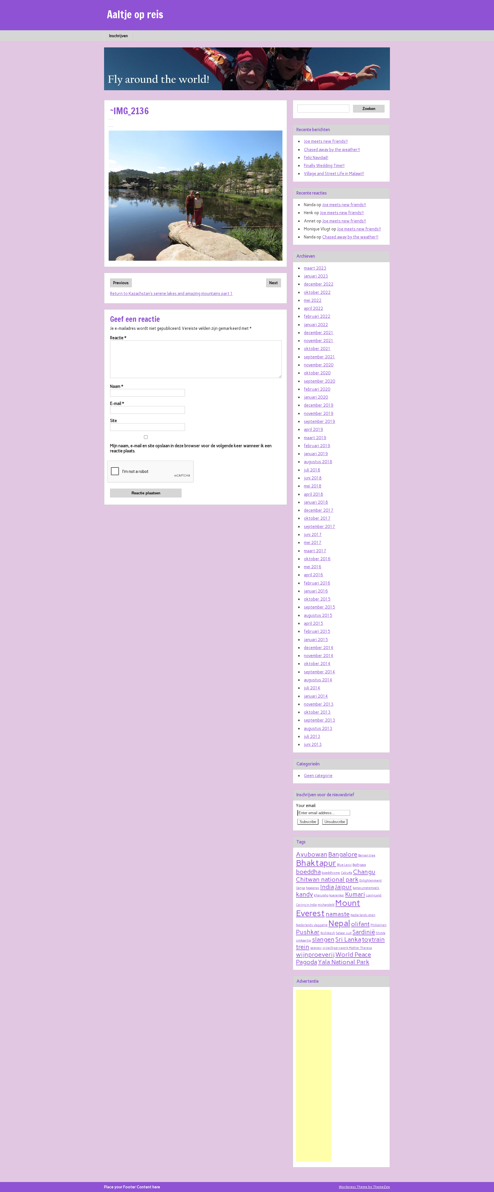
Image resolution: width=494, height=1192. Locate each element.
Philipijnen (378, 925)
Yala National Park (343, 962)
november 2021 (318, 340)
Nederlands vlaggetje (312, 925)
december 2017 (318, 510)
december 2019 (318, 405)
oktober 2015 (317, 599)
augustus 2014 (318, 680)
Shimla (380, 933)
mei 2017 (312, 542)
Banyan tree (366, 855)
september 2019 (319, 421)
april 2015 (313, 623)
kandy (304, 894)
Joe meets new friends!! (326, 141)
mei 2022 (312, 300)
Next (273, 283)
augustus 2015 (318, 615)
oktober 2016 (317, 558)
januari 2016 (316, 591)
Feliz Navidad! (316, 157)
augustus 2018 (318, 461)
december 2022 (318, 284)
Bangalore (342, 854)
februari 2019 (317, 445)
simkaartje (303, 940)
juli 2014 (312, 688)
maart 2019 (315, 437)
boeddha (308, 871)
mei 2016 (312, 566)
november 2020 (318, 365)
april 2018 (313, 494)
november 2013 (318, 704)
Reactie (118, 337)
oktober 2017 (317, 518)
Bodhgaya (359, 865)
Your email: (306, 805)
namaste (338, 914)
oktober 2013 (317, 712)
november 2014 (318, 655)
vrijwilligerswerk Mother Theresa (347, 948)
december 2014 (318, 647)
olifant (360, 924)
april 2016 (313, 574)
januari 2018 (316, 502)
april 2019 (313, 429)
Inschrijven (118, 36)
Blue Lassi (344, 865)
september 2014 (319, 672)
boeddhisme (331, 873)
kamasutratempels (366, 888)
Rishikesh (327, 933)
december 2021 (318, 332)
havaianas (312, 888)
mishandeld (326, 905)
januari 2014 (316, 696)
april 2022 (313, 308)
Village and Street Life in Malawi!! (334, 173)
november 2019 (318, 413)
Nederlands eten (362, 915)
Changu (364, 871)
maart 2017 (315, 550)
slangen (323, 939)
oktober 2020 (317, 373)
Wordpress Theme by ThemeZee (364, 1187)
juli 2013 (312, 736)
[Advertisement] (313, 1075)
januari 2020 (316, 397)
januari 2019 (316, 453)
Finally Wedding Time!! (324, 165)
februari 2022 (317, 316)
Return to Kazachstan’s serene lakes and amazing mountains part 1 (171, 293)
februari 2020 (317, 389)
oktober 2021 (317, 348)
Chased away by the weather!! (332, 149)
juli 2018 (312, 470)
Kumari (355, 894)
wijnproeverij (315, 954)
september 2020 (319, 381)
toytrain (373, 939)
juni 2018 (313, 478)
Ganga (300, 888)
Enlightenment (370, 880)
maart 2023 (315, 268)
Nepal (339, 923)
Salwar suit (344, 933)
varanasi (316, 948)
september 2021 (319, 357)
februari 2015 (317, 631)
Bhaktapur (316, 863)
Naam (116, 386)
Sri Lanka (348, 939)
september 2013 (319, 720)
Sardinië (363, 932)
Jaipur (343, 886)
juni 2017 (313, 534)
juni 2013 (313, 744)
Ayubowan (311, 854)
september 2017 (319, 526)
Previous (121, 283)
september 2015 (319, 607)
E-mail (117, 403)
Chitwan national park (327, 879)
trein (302, 946)
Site (113, 420)
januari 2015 (316, 639)
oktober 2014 (317, 663)
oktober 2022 (317, 292)
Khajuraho (321, 895)
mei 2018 (312, 486)
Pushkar (308, 932)
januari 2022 (316, 324)
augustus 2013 (318, 728)
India (327, 886)
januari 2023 (316, 276)
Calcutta (346, 873)
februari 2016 (317, 583)
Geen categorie (318, 775)
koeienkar (336, 895)
